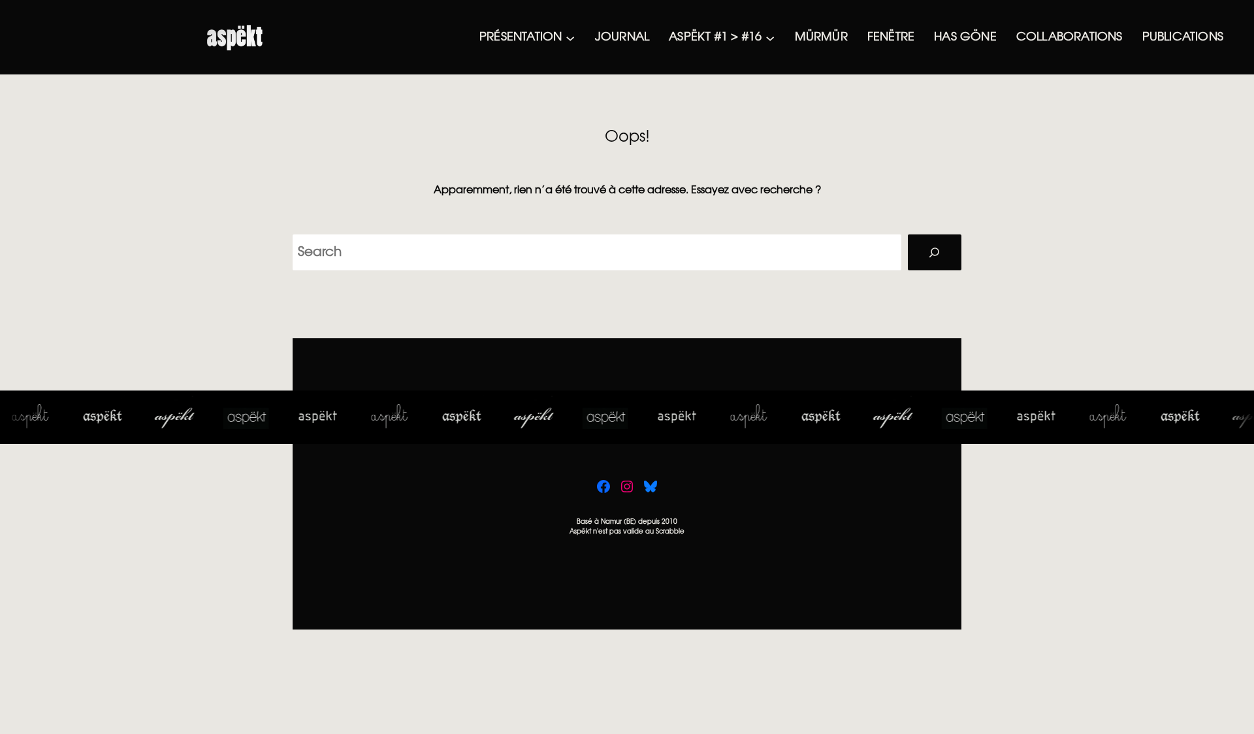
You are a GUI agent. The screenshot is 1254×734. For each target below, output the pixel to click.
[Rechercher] (934, 252)
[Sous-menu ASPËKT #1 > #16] (770, 37)
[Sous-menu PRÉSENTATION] (570, 37)
